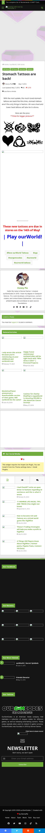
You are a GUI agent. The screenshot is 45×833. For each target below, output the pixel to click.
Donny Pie (8, 84)
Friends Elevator (23, 677)
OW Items (21, 64)
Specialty (22, 69)
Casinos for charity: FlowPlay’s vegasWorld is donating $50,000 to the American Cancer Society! (32, 398)
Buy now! (36, 817)
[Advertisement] (22, 35)
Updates (30, 69)
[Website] (14, 307)
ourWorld (13, 64)
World (24, 817)
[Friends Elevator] (8, 682)
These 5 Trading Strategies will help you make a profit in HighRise (29, 529)
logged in (14, 322)
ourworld (32, 258)
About (13, 817)
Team (19, 817)
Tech (30, 817)
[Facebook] (17, 307)
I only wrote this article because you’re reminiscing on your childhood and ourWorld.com (11, 356)
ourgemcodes (15, 258)
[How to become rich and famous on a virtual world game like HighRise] (8, 519)
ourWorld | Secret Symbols (27, 663)
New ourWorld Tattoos (18, 253)
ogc (36, 253)
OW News (14, 69)
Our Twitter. (8, 694)
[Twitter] (21, 307)
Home (6, 64)
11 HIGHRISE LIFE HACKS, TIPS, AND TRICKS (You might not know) (29, 503)
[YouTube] (24, 307)
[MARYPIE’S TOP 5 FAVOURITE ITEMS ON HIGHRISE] (36, 644)
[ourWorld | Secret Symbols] (8, 668)
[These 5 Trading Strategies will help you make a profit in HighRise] (8, 532)
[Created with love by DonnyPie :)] (15, 7)
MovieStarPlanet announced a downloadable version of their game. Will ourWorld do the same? (11, 395)
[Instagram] (27, 307)
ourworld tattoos (22, 263)
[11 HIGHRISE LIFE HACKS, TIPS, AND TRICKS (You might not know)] (8, 506)
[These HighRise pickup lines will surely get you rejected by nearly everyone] (8, 642)
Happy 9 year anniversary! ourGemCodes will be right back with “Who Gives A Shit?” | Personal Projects (32, 357)
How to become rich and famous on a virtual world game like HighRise (27, 518)
